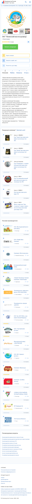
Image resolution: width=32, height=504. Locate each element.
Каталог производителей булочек (10, 453)
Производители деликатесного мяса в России (12, 437)
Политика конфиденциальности (8, 471)
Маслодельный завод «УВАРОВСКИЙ (19, 342)
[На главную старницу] (1, 5)
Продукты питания (25, 5)
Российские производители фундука (10, 447)
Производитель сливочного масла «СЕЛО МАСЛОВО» (21, 291)
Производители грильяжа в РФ (9, 441)
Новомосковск (18, 408)
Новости (3, 483)
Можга (16, 370)
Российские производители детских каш (11, 445)
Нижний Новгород (19, 255)
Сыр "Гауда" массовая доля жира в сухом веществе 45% (21, 139)
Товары (2, 477)
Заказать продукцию (10, 47)
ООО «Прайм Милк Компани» (18, 240)
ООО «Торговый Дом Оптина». (19, 329)
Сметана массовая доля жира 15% (20, 193)
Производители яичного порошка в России (12, 449)
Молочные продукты (27, 5)
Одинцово (17, 281)
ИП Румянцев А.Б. (18, 406)
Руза (16, 421)
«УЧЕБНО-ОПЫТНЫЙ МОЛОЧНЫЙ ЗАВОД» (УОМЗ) (20, 393)
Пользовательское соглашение (8, 469)
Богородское (18, 269)
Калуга (16, 332)
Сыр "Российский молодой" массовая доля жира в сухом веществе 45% (21, 180)
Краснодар (20, 5)
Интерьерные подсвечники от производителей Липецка (13, 491)
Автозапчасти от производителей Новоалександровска (14, 494)
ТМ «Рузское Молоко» (20, 418)
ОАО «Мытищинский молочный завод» (21, 227)
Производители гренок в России (9, 443)
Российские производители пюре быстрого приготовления (15, 439)
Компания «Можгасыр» (20, 368)
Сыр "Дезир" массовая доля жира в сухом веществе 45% (21, 152)
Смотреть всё (21, 130)
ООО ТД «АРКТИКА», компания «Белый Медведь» (21, 316)
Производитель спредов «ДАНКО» (20, 304)
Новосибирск (18, 294)
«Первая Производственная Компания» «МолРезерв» (21, 278)
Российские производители (9, 5)
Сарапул (17, 358)
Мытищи (17, 230)
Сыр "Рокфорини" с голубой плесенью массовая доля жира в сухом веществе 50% (21, 166)
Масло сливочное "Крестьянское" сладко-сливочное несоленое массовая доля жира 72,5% (21, 207)
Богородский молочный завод (20, 266)
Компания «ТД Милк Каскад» (19, 380)
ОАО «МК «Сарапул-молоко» (19, 355)
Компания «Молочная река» (21, 253)
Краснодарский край (17, 5)
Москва (17, 243)
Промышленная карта (6, 481)
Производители (4, 479)
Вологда (17, 396)
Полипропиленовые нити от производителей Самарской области (16, 492)
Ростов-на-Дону (19, 320)
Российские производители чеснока (10, 455)
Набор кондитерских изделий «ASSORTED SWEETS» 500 (13, 489)
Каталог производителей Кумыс (9, 451)
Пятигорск (17, 307)
